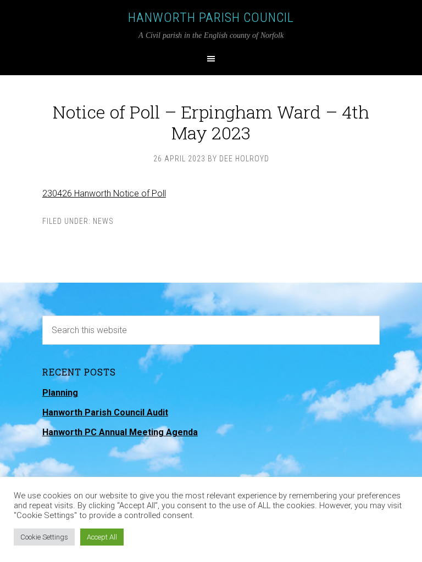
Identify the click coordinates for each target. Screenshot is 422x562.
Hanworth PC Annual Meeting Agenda (120, 432)
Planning (60, 392)
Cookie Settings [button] (44, 537)
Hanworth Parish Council (211, 17)
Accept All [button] (102, 537)
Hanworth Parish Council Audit (105, 412)
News (103, 221)
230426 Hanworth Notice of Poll (104, 193)
